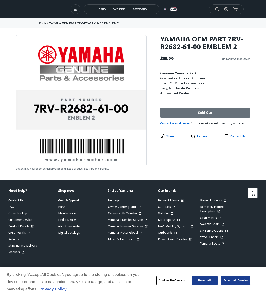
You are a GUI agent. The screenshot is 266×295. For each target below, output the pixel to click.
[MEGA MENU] (75, 9)
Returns (202, 136)
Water (119, 9)
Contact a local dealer (175, 123)
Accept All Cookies (235, 280)
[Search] (217, 9)
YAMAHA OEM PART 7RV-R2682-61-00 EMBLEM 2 (84, 23)
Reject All (204, 280)
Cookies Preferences (172, 280)
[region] (133, 281)
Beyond (140, 9)
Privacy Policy (53, 289)
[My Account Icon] (226, 9)
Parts (42, 23)
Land (101, 9)
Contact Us (237, 136)
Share (170, 136)
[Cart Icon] (235, 9)
